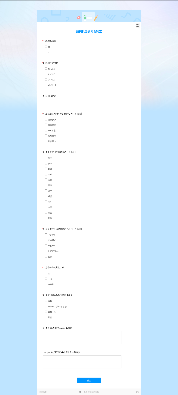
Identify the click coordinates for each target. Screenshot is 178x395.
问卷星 (84, 391)
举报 (137, 391)
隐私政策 (43, 392)
